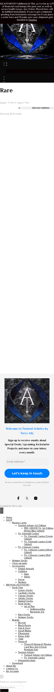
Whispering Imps (26, 660)
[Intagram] (36, 498)
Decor (21, 579)
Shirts (27, 576)
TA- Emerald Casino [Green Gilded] (11, 342)
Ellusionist (23, 633)
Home (3, 102)
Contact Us (12, 668)
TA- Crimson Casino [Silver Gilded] (11, 282)
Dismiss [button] (32, 20)
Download (17, 663)
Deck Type (17, 587)
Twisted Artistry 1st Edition (32, 525)
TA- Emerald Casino (28, 533)
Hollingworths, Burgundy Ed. (8, 158)
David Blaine (24, 630)
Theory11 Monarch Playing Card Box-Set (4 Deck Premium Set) (40, 346)
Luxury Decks (25, 590)
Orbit (20, 639)
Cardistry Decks (26, 593)
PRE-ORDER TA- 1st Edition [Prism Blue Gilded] (38, 529)
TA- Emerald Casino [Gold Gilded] (39, 282)
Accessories (18, 566)
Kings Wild (23, 636)
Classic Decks (25, 595)
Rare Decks (24, 614)
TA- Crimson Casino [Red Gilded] (39, 221)
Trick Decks (24, 603)
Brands (16, 620)
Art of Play (29, 606)
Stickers (22, 582)
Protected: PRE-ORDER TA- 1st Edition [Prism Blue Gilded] (40, 159)
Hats (26, 574)
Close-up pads (19, 563)
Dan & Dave (24, 628)
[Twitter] (27, 498)
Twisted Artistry (26, 652)
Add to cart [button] (8, 232)
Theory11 (22, 641)
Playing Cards (19, 522)
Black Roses (24, 625)
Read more (8, 169)
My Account (12, 671)
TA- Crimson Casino (28, 547)
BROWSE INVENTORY (18, 585)
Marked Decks (25, 601)
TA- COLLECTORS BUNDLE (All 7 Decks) (12, 221)
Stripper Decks (19, 560)
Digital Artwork (26, 568)
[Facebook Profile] (18, 498)
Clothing (22, 571)
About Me (11, 666)
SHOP (9, 520)
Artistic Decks (25, 598)
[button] (6, 63)
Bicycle (22, 622)
